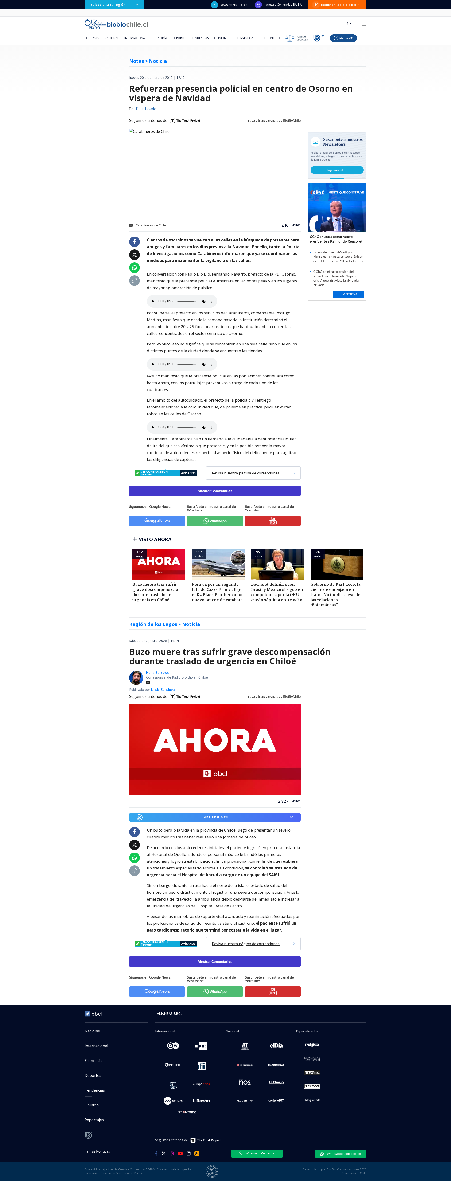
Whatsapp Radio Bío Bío (343, 1154)
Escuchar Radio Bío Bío (338, 5)
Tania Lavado (146, 109)
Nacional (112, 38)
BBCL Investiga (242, 38)
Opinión (220, 38)
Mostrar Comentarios (215, 491)
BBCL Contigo (269, 38)
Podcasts (92, 38)
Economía (159, 38)
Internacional (135, 38)
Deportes (179, 38)
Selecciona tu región (108, 4)
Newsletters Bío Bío (233, 5)
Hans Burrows (157, 672)
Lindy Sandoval (163, 689)
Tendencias (200, 38)
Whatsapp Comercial (260, 1153)
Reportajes (94, 1119)
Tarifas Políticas (97, 1151)
